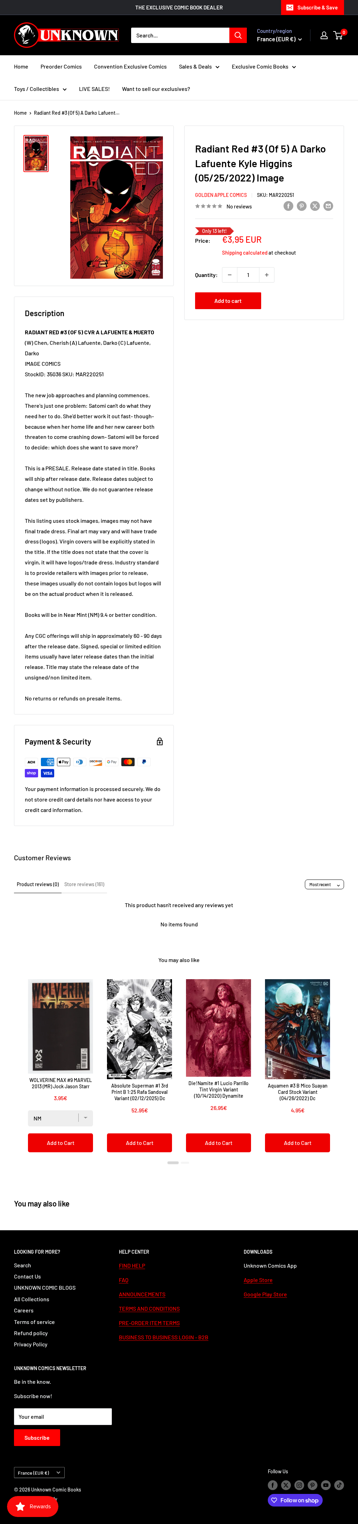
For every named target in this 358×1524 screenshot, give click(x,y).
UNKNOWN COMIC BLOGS (45, 1287)
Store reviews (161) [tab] (84, 884)
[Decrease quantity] (229, 275)
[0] (338, 35)
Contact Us (27, 1276)
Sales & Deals (195, 66)
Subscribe (37, 1437)
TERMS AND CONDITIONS (149, 1308)
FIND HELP (132, 1265)
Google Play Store (265, 1294)
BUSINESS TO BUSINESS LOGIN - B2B (163, 1337)
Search (22, 1265)
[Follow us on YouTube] (326, 1485)
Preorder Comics (61, 66)
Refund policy (31, 1333)
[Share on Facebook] (288, 205)
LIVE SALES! (94, 88)
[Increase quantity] (266, 275)
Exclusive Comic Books (260, 66)
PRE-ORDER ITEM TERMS (149, 1322)
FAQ (123, 1279)
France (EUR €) (33, 1473)
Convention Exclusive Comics (130, 66)
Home (21, 66)
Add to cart (228, 300)
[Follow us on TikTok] (339, 1485)
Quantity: (206, 274)
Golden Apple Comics (221, 195)
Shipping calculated (244, 252)
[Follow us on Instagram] (299, 1485)
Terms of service (34, 1321)
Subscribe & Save (318, 7)
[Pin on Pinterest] (302, 205)
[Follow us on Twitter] (286, 1485)
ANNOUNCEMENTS (142, 1294)
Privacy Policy (31, 1344)
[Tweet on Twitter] (315, 205)
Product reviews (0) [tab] (38, 884)
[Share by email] (328, 205)
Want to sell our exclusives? (156, 88)
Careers (24, 1310)
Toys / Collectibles (36, 88)
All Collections (31, 1299)
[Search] (238, 35)
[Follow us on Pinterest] (312, 1485)
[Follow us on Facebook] (273, 1485)
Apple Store (258, 1279)
